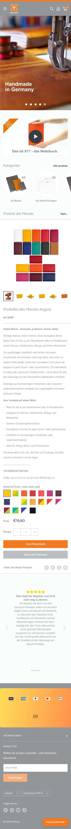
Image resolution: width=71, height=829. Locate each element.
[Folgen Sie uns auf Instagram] (12, 810)
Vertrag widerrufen (55, 822)
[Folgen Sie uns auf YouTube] (18, 810)
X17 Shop (8, 318)
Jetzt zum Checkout (35, 554)
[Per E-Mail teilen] (65, 567)
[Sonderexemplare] (35, 63)
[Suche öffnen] (52, 9)
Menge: (7, 532)
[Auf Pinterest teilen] (53, 567)
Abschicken (15, 777)
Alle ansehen (60, 166)
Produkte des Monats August (27, 309)
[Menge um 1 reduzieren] (17, 531)
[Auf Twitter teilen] (59, 567)
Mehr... (64, 214)
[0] (65, 9)
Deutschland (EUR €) (33, 793)
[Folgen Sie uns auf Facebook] (5, 810)
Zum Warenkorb (35, 544)
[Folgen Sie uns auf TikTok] (24, 810)
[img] (35, 592)
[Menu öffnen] (5, 8)
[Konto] (58, 9)
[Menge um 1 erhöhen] (34, 531)
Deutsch (9, 793)
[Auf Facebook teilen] (46, 567)
